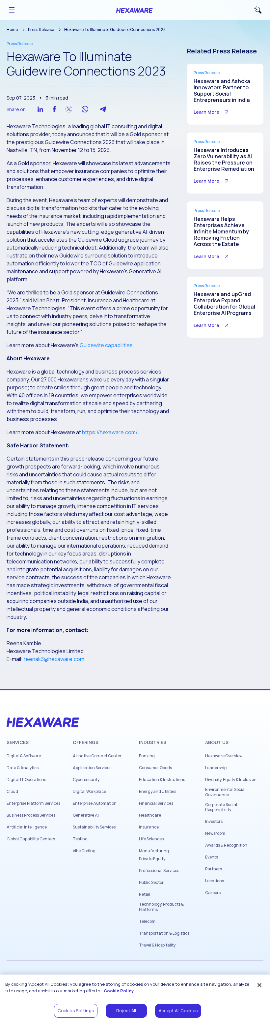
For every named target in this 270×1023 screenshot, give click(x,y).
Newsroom (215, 833)
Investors (214, 821)
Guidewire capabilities (106, 345)
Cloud (12, 791)
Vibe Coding (84, 851)
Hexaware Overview (223, 756)
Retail (144, 894)
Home (12, 29)
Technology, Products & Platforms (161, 907)
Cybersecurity (86, 779)
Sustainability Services (94, 827)
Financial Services (156, 803)
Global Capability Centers (31, 839)
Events (211, 857)
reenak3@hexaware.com (54, 659)
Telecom (147, 921)
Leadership (216, 767)
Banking (147, 756)
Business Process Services (31, 815)
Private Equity (152, 858)
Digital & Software (24, 756)
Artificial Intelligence (27, 827)
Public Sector (151, 882)
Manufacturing (154, 851)
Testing (80, 839)
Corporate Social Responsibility (221, 807)
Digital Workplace (89, 791)
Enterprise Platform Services (33, 803)
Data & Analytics (23, 767)
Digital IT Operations (26, 779)
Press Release (41, 29)
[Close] (259, 985)
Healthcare (150, 815)
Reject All (126, 1010)
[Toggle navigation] (12, 10)
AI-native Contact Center (97, 756)
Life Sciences (151, 839)
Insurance (149, 827)
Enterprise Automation (95, 803)
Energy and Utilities (157, 791)
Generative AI (86, 815)
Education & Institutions (162, 779)
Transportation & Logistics (164, 933)
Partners (213, 869)
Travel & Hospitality (157, 945)
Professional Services (159, 870)
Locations (214, 881)
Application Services (92, 767)
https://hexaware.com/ (110, 432)
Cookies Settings (76, 1010)
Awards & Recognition (226, 845)
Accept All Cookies (178, 1010)
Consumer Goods (155, 767)
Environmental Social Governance (225, 792)
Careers (213, 892)
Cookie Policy (119, 991)
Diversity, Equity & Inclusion (230, 779)
